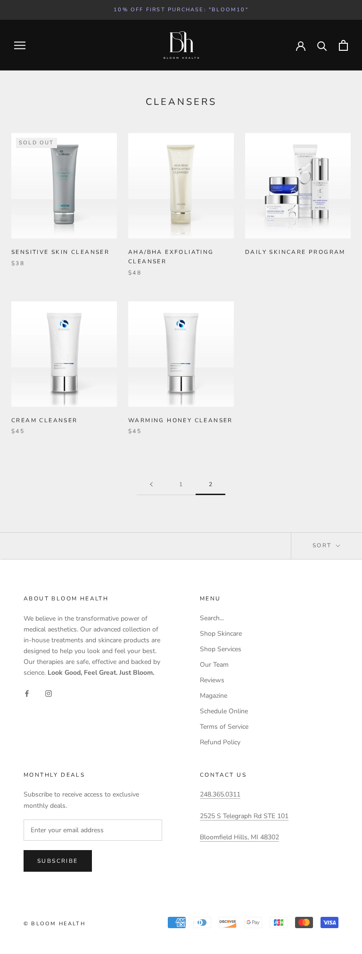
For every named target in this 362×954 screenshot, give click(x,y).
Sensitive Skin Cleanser (60, 252)
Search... (212, 618)
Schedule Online (224, 711)
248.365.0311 (220, 794)
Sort (323, 545)
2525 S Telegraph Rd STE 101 (244, 816)
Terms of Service (224, 726)
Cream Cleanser (44, 420)
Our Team (214, 664)
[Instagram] (48, 692)
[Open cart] (343, 45)
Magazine (213, 695)
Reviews (212, 680)
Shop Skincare (221, 633)
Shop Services (220, 649)
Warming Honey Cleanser (180, 420)
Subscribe (57, 861)
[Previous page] (151, 484)
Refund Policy (220, 742)
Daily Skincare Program (295, 252)
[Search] (322, 45)
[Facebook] (27, 692)
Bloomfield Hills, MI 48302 (239, 837)
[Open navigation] (19, 45)
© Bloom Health (54, 923)
